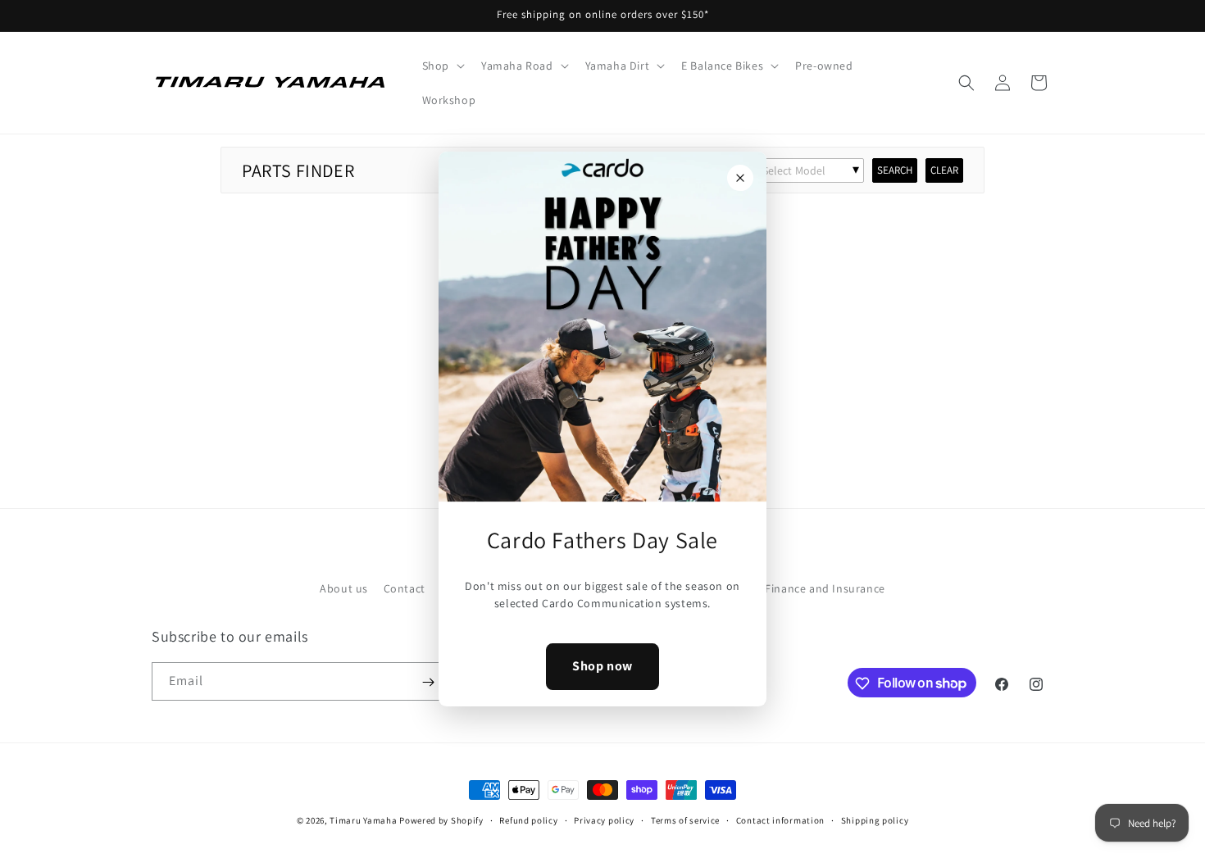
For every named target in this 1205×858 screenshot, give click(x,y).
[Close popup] (740, 178)
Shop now (602, 666)
